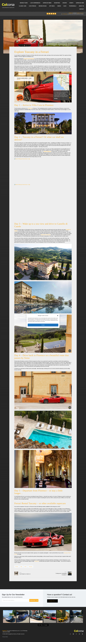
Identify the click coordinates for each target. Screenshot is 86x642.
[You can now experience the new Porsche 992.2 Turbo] (22, 616)
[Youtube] (49, 13)
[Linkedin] (55, 13)
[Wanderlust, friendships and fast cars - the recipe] (76, 616)
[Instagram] (47, 13)
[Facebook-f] (76, 634)
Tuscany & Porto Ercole (29, 58)
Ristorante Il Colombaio (45, 234)
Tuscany (30, 566)
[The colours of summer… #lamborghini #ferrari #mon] (49, 616)
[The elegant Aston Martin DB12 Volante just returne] (36, 616)
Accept (43, 325)
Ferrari (16, 566)
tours (25, 566)
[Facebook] (51, 13)
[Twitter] (53, 13)
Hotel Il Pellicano (47, 151)
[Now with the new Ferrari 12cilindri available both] (9, 616)
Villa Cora (30, 108)
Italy (21, 566)
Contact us (37, 561)
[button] (57, 315)
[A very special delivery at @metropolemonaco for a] (63, 616)
